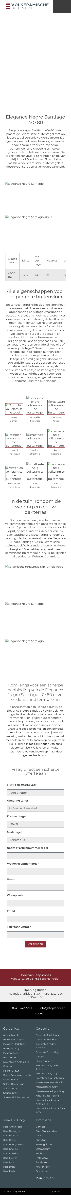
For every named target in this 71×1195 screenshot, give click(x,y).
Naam (11, 879)
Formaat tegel (16, 816)
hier (20, 743)
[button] (62, 6)
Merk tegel (14, 832)
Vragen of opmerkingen (23, 863)
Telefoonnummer (19, 926)
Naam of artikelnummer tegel (27, 847)
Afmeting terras (18, 800)
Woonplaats (15, 895)
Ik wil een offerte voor (21, 784)
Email (11, 911)
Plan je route (44, 1178)
